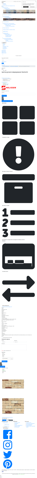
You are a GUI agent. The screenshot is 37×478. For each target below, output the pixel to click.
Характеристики (4, 306)
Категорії (4, 42)
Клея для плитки (8, 36)
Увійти (3, 63)
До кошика (4, 95)
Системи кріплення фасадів (7, 38)
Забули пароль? (4, 61)
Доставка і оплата (17, 422)
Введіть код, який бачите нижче (3, 355)
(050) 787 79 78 (7, 426)
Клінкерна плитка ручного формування (11, 11)
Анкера (7, 40)
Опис (8, 306)
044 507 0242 (4, 51)
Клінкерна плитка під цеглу (10, 10)
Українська (4, 4)
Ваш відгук (3, 343)
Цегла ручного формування (14, 66)
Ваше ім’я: (15, 340)
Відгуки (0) (10, 306)
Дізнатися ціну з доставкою (7, 101)
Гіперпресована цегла (9, 18)
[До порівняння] (4, 70)
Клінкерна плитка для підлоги (10, 26)
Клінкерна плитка (5, 7)
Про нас (16, 424)
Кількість (3, 92)
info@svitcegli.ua (5, 422)
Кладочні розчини (8, 35)
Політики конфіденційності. (21, 474)
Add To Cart (10, 420)
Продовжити (4, 361)
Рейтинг (3, 340)
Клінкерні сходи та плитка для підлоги (8, 23)
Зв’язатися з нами (17, 426)
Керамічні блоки (5, 31)
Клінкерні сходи (8, 25)
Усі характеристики (4, 82)
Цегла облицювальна (6, 16)
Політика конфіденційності (18, 425)
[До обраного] (2, 70)
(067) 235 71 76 (4, 52)
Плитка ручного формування (7, 14)
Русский (4, 3)
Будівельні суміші (5, 33)
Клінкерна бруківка (6, 21)
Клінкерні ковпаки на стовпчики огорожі (9, 29)
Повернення (16, 423)
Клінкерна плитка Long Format (10, 9)
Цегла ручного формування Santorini (7, 417)
